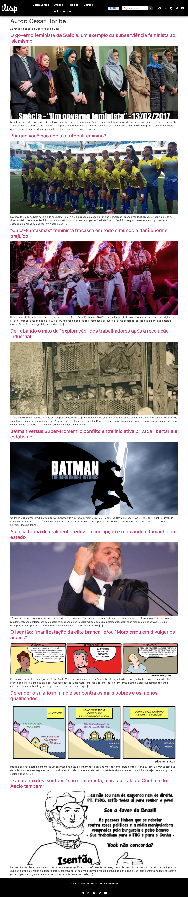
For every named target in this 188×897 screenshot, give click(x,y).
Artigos (58, 4)
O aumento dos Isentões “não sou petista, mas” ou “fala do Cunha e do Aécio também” (88, 783)
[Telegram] (171, 8)
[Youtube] (182, 8)
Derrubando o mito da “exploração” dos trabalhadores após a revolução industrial (89, 333)
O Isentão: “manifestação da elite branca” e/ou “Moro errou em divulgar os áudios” (92, 634)
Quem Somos (40, 4)
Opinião (88, 4)
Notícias (73, 4)
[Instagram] (165, 8)
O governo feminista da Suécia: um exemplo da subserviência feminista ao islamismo (92, 38)
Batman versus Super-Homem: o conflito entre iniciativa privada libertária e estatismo (93, 434)
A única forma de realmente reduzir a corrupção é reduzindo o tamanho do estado (92, 534)
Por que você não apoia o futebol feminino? (58, 136)
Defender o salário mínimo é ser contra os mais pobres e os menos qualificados (83, 695)
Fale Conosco (62, 11)
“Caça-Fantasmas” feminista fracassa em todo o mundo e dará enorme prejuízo (89, 233)
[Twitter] (176, 8)
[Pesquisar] (150, 8)
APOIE (113, 8)
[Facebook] (159, 8)
